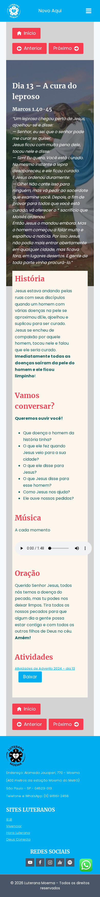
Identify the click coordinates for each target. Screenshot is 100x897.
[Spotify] (70, 862)
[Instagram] (50, 862)
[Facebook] (40, 862)
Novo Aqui (50, 10)
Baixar (30, 676)
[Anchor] (60, 862)
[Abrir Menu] (88, 10)
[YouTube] (30, 862)
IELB (9, 819)
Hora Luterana (18, 832)
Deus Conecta (18, 839)
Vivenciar (14, 826)
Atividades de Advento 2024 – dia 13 (45, 668)
